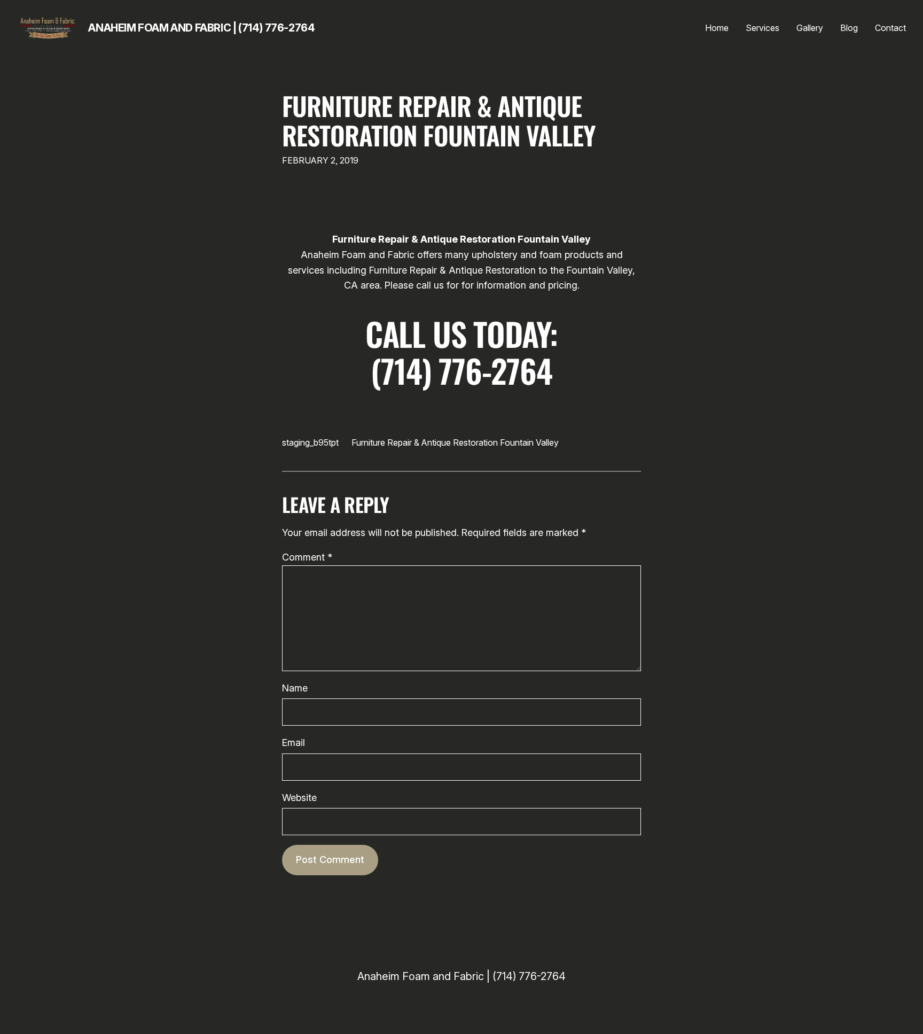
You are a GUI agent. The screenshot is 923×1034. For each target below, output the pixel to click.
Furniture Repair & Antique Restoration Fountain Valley (439, 120)
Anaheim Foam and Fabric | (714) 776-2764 (201, 27)
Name (295, 688)
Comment (307, 557)
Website (299, 797)
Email (293, 742)
